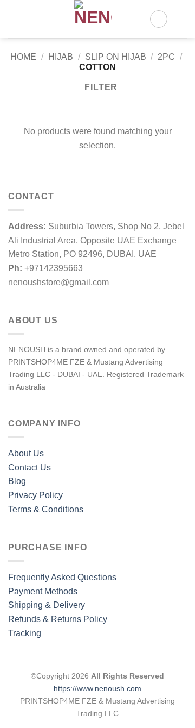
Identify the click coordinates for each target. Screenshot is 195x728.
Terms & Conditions (45, 509)
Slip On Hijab (115, 56)
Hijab (60, 56)
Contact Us (29, 467)
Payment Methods (42, 591)
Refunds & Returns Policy (57, 619)
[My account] (158, 19)
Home (23, 56)
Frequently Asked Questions (62, 577)
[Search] (33, 19)
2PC (166, 56)
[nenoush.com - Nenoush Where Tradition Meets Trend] (93, 19)
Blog (17, 481)
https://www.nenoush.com (97, 688)
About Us (26, 453)
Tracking (24, 633)
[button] (14, 18)
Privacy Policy (35, 495)
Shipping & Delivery (46, 605)
